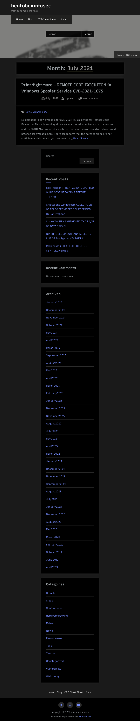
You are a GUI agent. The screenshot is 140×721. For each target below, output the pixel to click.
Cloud (49, 600)
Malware (51, 623)
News (28, 111)
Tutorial (50, 653)
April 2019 (52, 567)
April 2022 (52, 446)
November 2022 (55, 415)
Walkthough (53, 676)
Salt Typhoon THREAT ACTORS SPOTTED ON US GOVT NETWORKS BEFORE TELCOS (70, 192)
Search (50, 155)
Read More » (80, 138)
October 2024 (54, 325)
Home (19, 19)
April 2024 (52, 340)
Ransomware (54, 638)
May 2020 (51, 529)
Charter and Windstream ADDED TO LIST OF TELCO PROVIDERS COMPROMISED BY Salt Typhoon (70, 209)
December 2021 (55, 468)
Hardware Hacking (57, 615)
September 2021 (56, 483)
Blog (30, 19)
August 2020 (53, 521)
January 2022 (54, 461)
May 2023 (51, 370)
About (64, 19)
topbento (70, 98)
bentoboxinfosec (31, 6)
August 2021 (53, 491)
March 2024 (53, 347)
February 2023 (54, 393)
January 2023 (54, 400)
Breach (50, 592)
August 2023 (53, 362)
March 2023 (53, 385)
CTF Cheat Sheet (47, 19)
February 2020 (54, 544)
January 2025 (54, 302)
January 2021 (54, 506)
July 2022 (52, 430)
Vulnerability (40, 111)
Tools (49, 645)
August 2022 (53, 423)
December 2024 (55, 309)
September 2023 (56, 355)
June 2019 (52, 559)
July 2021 (51, 499)
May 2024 (51, 332)
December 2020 (55, 514)
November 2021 (55, 476)
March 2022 (53, 453)
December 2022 (55, 408)
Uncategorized (55, 660)
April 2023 (52, 378)
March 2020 (53, 536)
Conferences (54, 608)
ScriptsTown (85, 716)
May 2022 (51, 438)
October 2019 (54, 552)
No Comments (91, 99)
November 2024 (55, 317)
